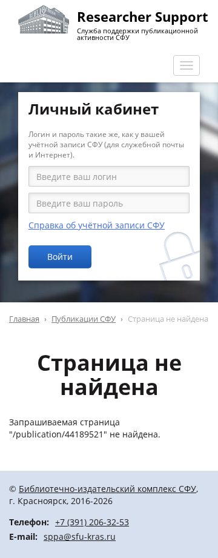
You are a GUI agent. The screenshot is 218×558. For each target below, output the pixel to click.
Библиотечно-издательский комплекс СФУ (107, 488)
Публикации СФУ (83, 318)
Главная (24, 318)
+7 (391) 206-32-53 (92, 522)
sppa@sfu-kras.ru (80, 536)
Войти (60, 256)
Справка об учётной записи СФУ (96, 225)
